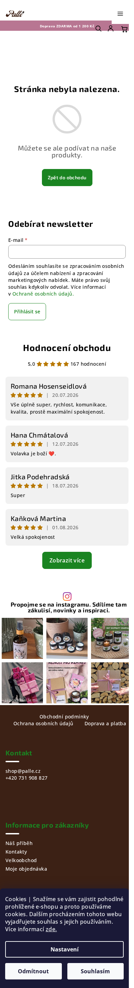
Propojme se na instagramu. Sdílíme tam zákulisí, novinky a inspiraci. (69, 607)
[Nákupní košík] (124, 29)
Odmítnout (33, 971)
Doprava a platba (105, 723)
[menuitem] (111, 28)
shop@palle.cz (23, 771)
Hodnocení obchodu (67, 347)
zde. (51, 929)
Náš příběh (19, 843)
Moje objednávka (26, 869)
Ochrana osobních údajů (43, 723)
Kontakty (16, 851)
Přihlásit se (27, 311)
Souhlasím (95, 971)
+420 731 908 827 (26, 778)
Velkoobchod (21, 860)
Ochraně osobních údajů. (43, 293)
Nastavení (65, 949)
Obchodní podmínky (64, 716)
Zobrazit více (67, 560)
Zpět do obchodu (67, 177)
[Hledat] (98, 28)
